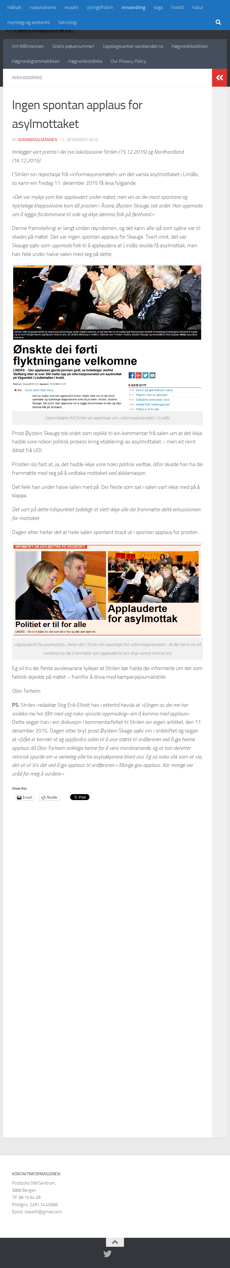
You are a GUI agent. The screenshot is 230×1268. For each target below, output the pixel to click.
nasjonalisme (43, 7)
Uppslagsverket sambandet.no (133, 46)
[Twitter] (107, 1254)
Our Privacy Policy (128, 61)
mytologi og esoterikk (28, 22)
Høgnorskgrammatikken (36, 61)
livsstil (177, 7)
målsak (14, 7)
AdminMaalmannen (37, 139)
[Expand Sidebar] (219, 78)
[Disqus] (107, 899)
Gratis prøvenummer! (73, 46)
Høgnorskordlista (85, 61)
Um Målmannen (28, 46)
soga (158, 7)
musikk (71, 7)
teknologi (67, 22)
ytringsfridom (100, 7)
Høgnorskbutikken (190, 46)
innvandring (133, 7)
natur (197, 7)
